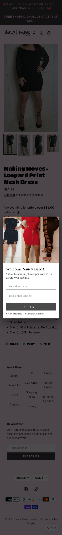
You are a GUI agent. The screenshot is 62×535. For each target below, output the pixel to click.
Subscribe (31, 307)
